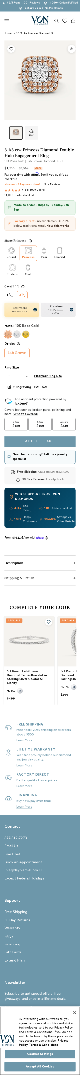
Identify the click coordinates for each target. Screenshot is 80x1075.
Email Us (11, 846)
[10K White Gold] (16, 334)
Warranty (12, 928)
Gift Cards (12, 952)
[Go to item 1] (16, 133)
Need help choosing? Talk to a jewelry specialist (40, 457)
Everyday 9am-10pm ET (23, 870)
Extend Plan (14, 960)
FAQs (8, 936)
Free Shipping (15, 912)
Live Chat (12, 854)
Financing (12, 944)
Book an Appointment (23, 862)
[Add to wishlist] (11, 49)
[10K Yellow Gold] (25, 334)
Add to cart (40, 441)
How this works (57, 226)
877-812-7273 (15, 838)
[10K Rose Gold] (8, 334)
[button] (48, 622)
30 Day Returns (17, 920)
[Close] (75, 1012)
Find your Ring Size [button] (48, 376)
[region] (40, 1040)
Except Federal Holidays (24, 878)
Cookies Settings (40, 1054)
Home (8, 33)
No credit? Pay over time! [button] (22, 184)
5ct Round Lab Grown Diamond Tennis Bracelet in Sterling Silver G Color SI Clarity (27, 677)
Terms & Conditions (43, 1045)
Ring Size (11, 368)
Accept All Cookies (40, 1066)
